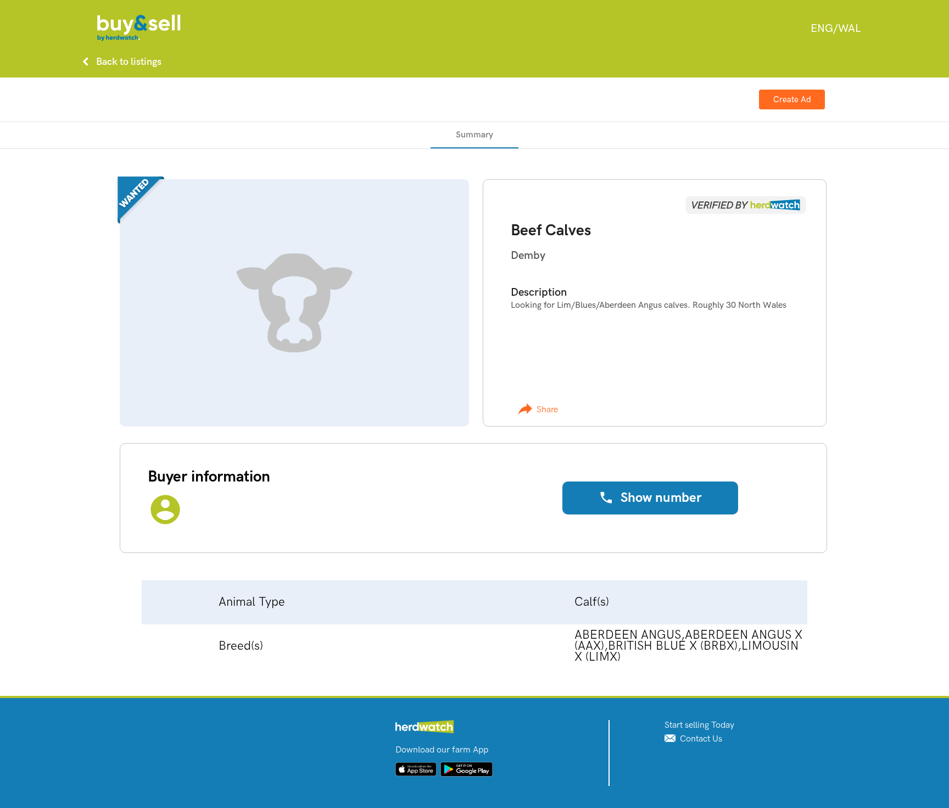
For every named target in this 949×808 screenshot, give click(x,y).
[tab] (474, 135)
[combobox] (835, 28)
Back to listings (119, 61)
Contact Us (700, 739)
